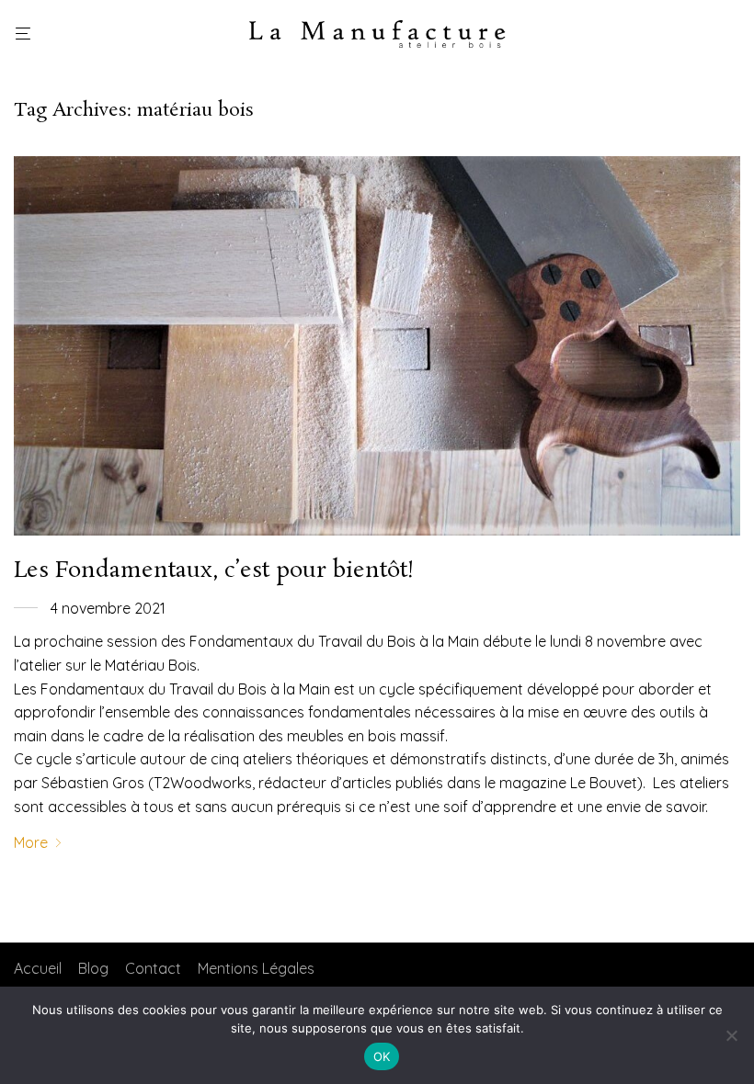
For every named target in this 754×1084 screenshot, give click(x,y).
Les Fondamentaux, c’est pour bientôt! (214, 571)
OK (382, 1056)
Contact (153, 968)
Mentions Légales (256, 968)
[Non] (731, 1035)
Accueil (38, 968)
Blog (93, 968)
